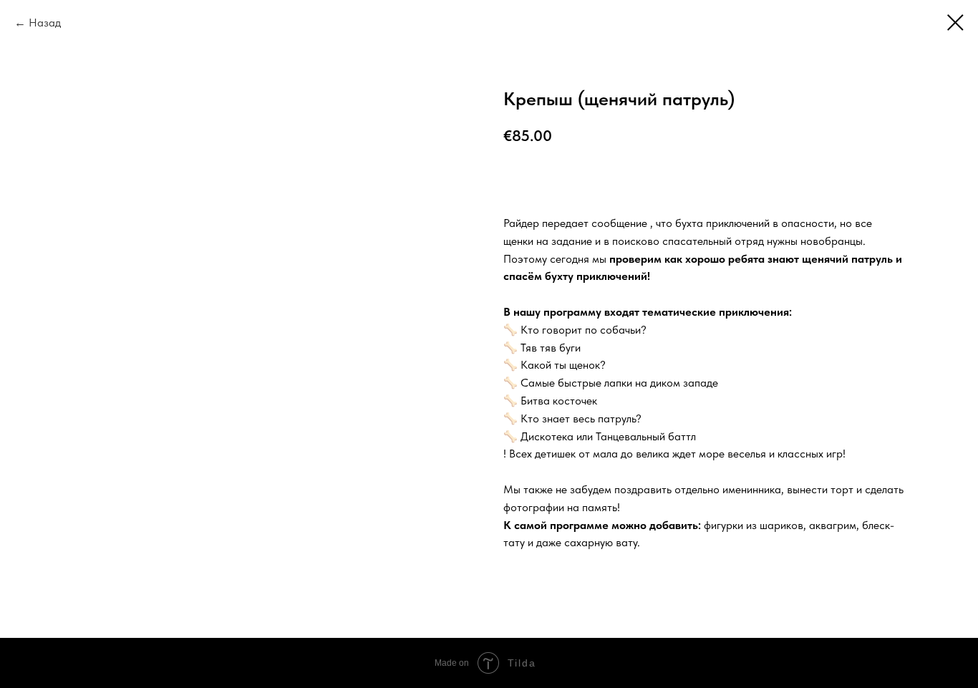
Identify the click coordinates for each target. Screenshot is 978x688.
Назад (45, 22)
